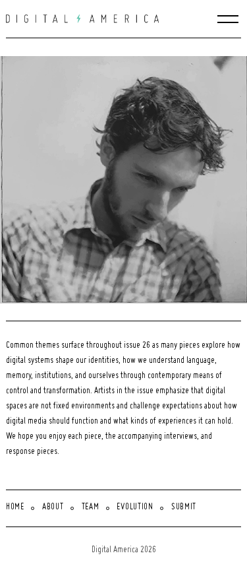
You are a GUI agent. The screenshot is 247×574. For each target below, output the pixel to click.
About (53, 507)
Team (90, 507)
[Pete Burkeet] (126, 179)
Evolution (135, 507)
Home (15, 507)
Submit (183, 507)
